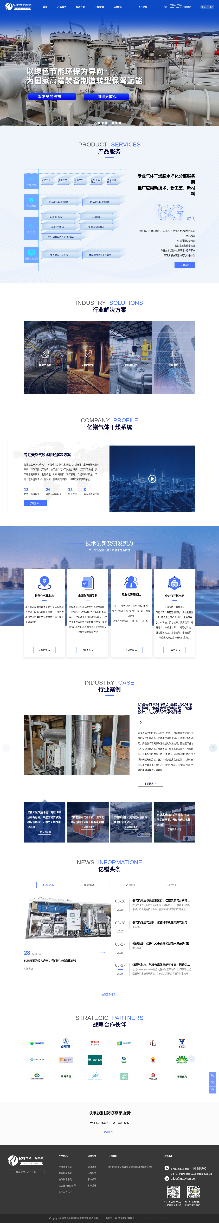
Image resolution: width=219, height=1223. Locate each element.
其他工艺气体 (65, 1192)
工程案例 (99, 7)
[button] (99, 123)
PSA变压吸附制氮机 (59, 202)
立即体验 (184, 265)
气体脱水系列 (65, 1167)
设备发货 (92, 1173)
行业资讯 (170, 885)
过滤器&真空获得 (67, 1185)
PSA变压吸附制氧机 (100, 202)
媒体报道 (89, 885)
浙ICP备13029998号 (125, 1218)
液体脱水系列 (65, 1179)
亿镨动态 (48, 885)
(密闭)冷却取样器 (96, 227)
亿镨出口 (118, 7)
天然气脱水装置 (162, 1218)
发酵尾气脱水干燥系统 (100, 255)
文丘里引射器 (58, 227)
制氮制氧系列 (65, 1173)
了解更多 (148, 783)
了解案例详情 (44, 832)
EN (211, 7)
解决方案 (80, 7)
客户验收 (92, 1185)
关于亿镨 (142, 7)
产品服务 (61, 7)
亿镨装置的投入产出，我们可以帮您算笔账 (50, 960)
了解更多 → (36, 503)
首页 (45, 7)
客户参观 (92, 1179)
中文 (203, 7)
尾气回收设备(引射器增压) (61, 237)
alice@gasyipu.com (184, 1178)
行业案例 (129, 885)
